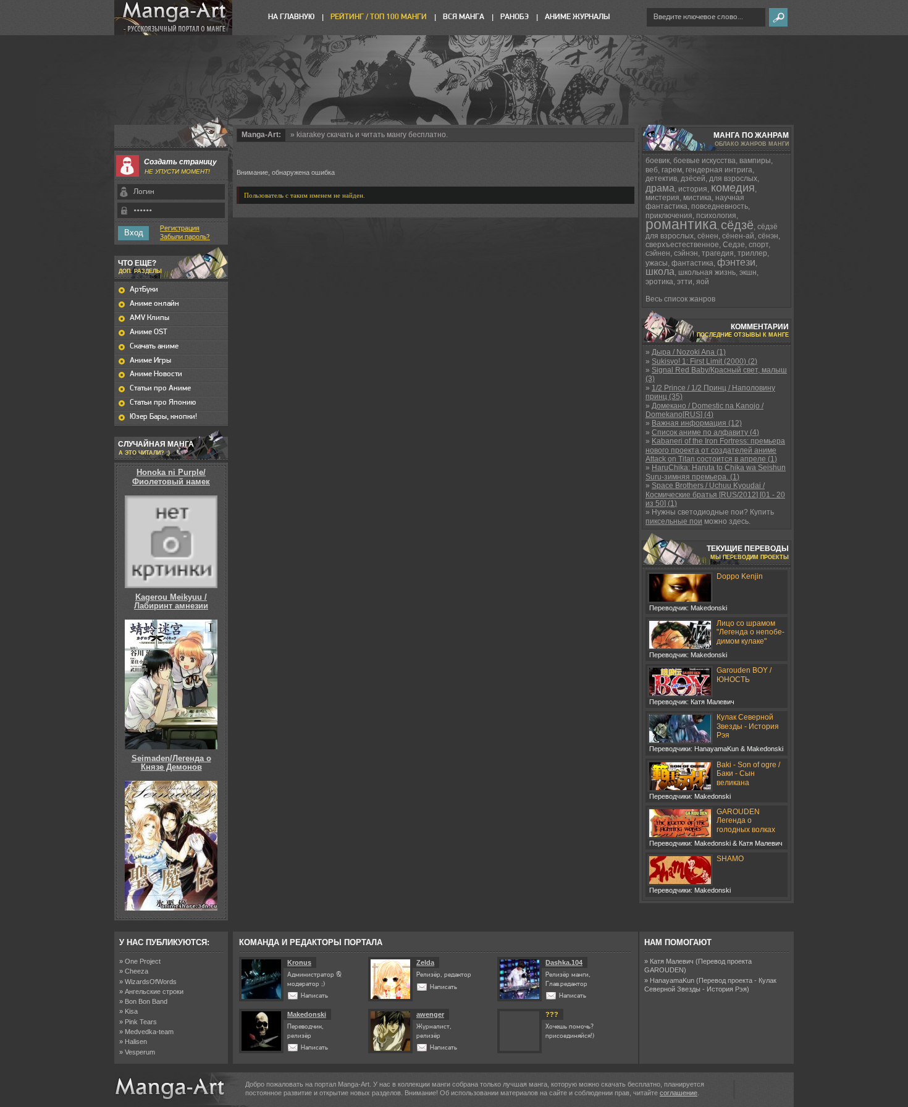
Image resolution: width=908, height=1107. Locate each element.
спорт (758, 244)
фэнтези (736, 262)
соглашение (678, 1092)
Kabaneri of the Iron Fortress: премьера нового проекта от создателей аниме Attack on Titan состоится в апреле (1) (715, 450)
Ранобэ (514, 17)
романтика (681, 224)
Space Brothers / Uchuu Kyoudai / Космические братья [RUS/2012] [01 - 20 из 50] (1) (715, 494)
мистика (697, 197)
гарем (672, 170)
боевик (657, 160)
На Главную (291, 17)
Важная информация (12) (697, 423)
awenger (430, 1014)
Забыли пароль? (185, 237)
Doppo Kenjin (740, 576)
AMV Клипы (149, 318)
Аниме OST (148, 332)
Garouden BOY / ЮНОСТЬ (744, 674)
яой (702, 281)
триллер (752, 253)
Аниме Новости (156, 374)
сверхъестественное (682, 244)
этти (684, 281)
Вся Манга (463, 17)
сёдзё (737, 225)
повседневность (719, 206)
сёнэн (768, 236)
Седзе (734, 244)
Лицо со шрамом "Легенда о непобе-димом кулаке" (750, 632)
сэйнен (657, 253)
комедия (733, 188)
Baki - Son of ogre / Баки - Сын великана (748, 773)
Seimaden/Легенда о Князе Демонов (171, 763)
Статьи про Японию (163, 402)
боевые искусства (704, 160)
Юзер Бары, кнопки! (163, 417)
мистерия (662, 197)
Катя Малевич (672, 961)
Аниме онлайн (154, 304)
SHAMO (730, 858)
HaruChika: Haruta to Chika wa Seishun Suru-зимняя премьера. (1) (715, 472)
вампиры (755, 160)
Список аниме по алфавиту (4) (705, 432)
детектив (661, 178)
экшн (748, 272)
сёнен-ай (738, 236)
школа (660, 271)
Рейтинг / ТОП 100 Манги (378, 17)
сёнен (707, 236)
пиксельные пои (673, 521)
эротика (659, 281)
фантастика (692, 263)
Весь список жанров (680, 299)
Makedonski (306, 1014)
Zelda (425, 962)
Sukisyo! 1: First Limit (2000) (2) (704, 361)
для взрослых (733, 178)
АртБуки (144, 289)
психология (716, 215)
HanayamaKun (672, 980)
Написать (314, 996)
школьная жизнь (707, 272)
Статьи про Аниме (160, 388)
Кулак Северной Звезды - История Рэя (748, 726)
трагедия (718, 253)
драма (660, 188)
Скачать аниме (154, 346)
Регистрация (180, 228)
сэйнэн (686, 253)
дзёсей (693, 178)
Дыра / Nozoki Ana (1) (689, 352)
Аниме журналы (577, 17)
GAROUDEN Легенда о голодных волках (746, 820)
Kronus (299, 962)
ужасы (656, 263)
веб (651, 170)
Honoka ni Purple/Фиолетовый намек (171, 477)
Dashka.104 (563, 962)
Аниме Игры (150, 360)
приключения (668, 215)
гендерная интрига (719, 170)
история (692, 189)
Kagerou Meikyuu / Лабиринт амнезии (171, 601)
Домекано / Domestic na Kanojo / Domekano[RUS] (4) (704, 410)
